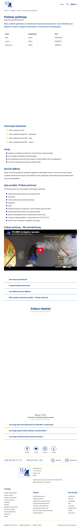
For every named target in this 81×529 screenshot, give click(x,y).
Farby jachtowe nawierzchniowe (41, 501)
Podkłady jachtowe (38, 498)
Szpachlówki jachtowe (39, 496)
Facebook (27, 452)
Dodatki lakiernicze (38, 513)
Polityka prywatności (24, 525)
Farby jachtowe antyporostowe (41, 503)
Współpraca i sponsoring (10, 507)
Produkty (12, 10)
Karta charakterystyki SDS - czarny (21, 142)
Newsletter (73, 460)
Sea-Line (6, 10)
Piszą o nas (7, 514)
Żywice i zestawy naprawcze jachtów (27, 10)
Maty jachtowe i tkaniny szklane (59, 348)
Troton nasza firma (9, 500)
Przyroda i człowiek (9, 509)
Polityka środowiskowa (10, 497)
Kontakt (58, 460)
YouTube (36, 452)
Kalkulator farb (72, 508)
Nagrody (6, 504)
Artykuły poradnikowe (10, 511)
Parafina (22, 348)
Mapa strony (71, 513)
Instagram (45, 452)
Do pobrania (71, 501)
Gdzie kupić (71, 506)
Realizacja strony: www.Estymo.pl (67, 525)
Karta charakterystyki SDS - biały (20, 138)
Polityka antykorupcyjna (10, 493)
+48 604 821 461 (34, 460)
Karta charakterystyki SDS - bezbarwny (22, 134)
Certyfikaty (7, 502)
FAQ (69, 503)
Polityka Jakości (8, 495)
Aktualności (71, 496)
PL (63, 4)
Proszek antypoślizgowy (40, 396)
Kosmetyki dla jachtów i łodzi (41, 508)
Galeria (6, 516)
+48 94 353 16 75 (13, 460)
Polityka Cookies (37, 525)
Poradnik (54, 452)
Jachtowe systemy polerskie (40, 506)
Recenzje (70, 498)
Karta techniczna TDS (16, 130)
